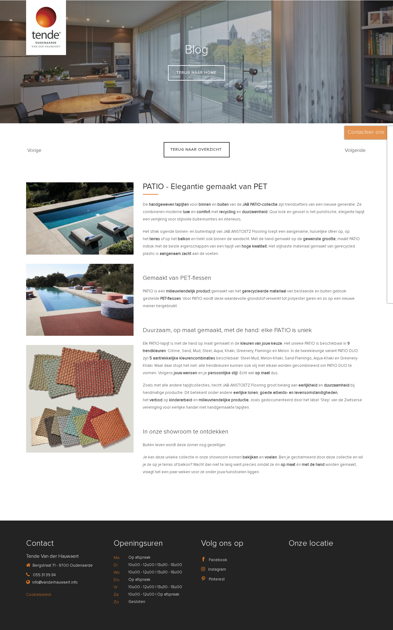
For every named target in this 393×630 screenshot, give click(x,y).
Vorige (33, 150)
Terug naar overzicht (196, 149)
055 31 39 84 (44, 575)
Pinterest (216, 579)
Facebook (217, 559)
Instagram (216, 569)
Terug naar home (196, 72)
